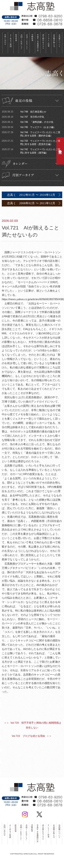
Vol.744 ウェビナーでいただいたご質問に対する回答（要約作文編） (31, 134)
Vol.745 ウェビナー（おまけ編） (29, 127)
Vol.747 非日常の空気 (23, 117)
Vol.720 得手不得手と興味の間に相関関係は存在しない (32, 725)
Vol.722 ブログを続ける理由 (32, 735)
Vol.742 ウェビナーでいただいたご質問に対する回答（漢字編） (31, 151)
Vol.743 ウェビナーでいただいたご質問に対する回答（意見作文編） (31, 143)
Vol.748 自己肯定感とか (24, 111)
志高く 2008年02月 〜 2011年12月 (31, 203)
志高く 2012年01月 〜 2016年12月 (31, 194)
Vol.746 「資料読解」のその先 (27, 122)
